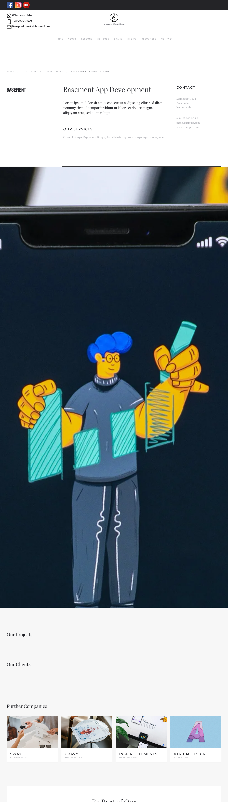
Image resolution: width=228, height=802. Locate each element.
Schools (103, 39)
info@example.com (188, 123)
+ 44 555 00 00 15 (187, 118)
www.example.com (187, 127)
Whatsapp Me (22, 15)
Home (59, 39)
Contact (167, 39)
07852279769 (22, 21)
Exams (118, 39)
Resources (149, 39)
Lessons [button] (86, 39)
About (72, 39)
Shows (132, 39)
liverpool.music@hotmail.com (31, 26)
